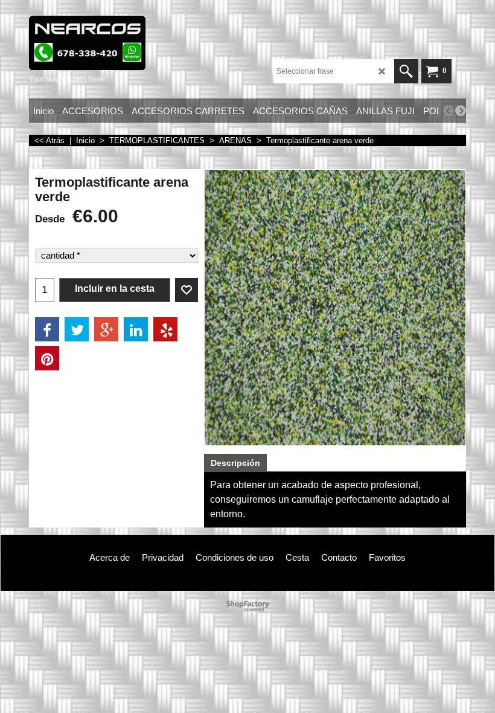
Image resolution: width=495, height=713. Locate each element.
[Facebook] (47, 329)
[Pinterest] (47, 358)
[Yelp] (165, 329)
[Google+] (106, 329)
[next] (460, 110)
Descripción (235, 463)
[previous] (448, 110)
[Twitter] (77, 329)
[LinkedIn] (136, 329)
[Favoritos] (186, 290)
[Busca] (406, 71)
